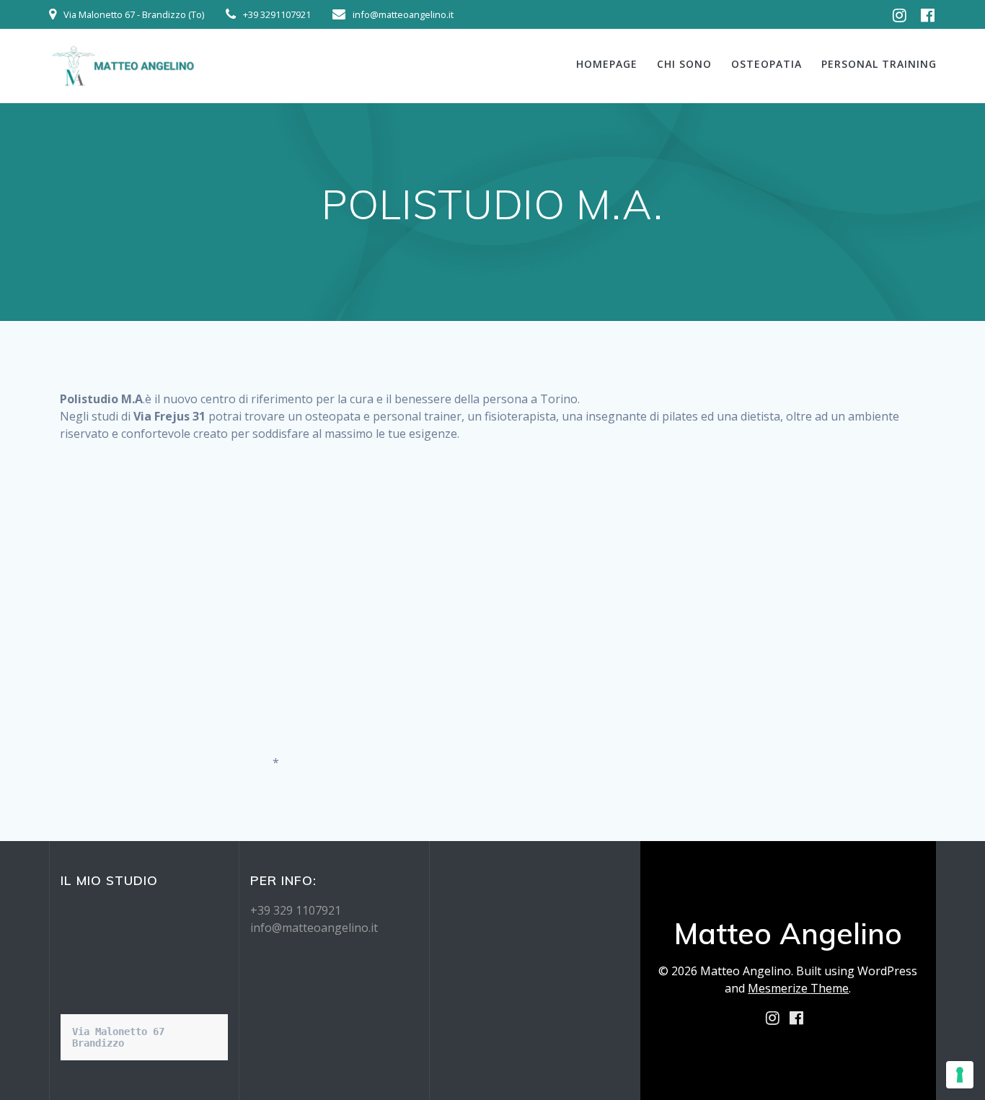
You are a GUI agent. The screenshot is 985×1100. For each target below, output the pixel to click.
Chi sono (684, 64)
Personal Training (879, 64)
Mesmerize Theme (798, 988)
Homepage (606, 64)
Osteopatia (766, 64)
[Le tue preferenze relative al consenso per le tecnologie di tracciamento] (959, 1074)
